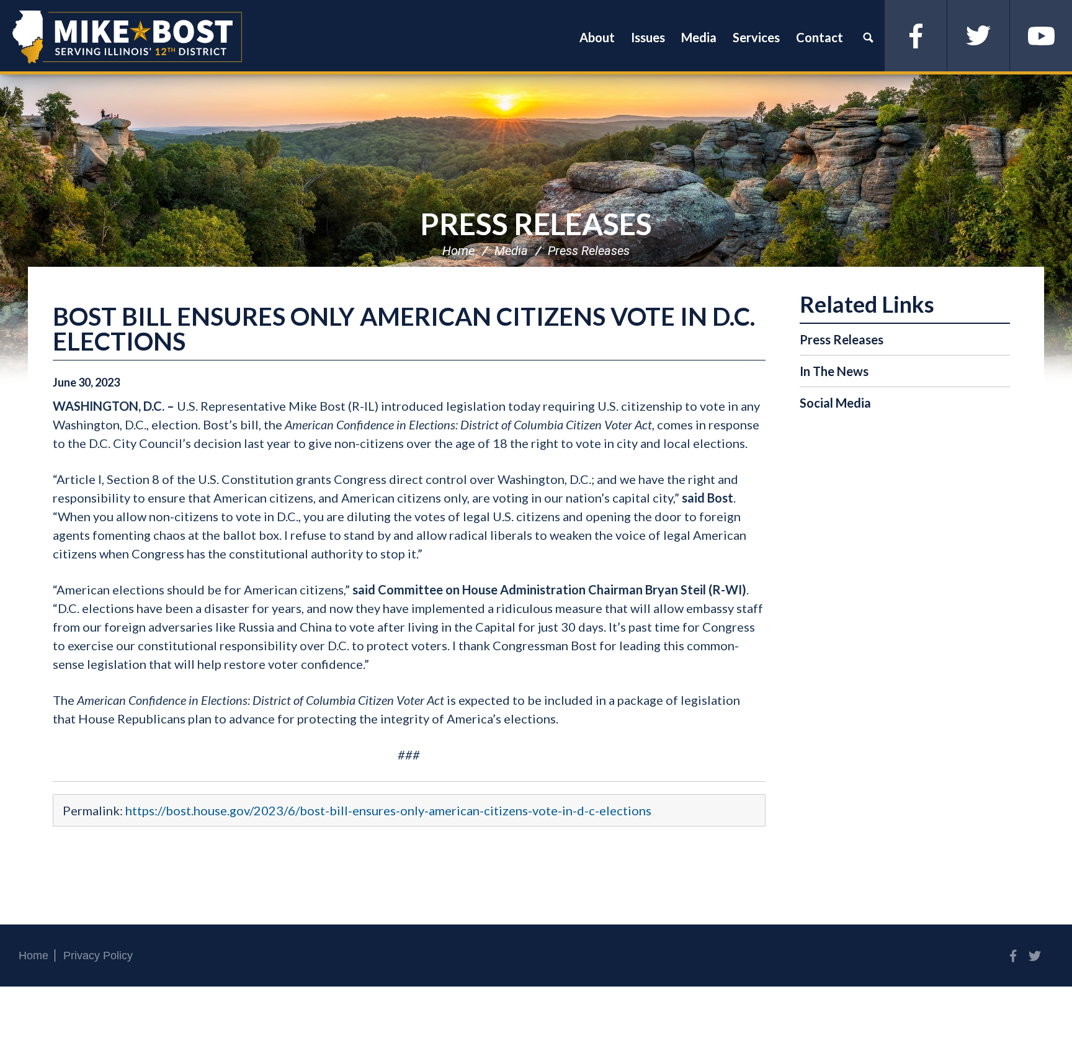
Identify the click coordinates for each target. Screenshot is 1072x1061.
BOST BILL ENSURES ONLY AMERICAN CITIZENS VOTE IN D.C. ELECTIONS (404, 329)
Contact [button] (819, 37)
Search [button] (868, 37)
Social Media (835, 402)
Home (458, 250)
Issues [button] (648, 37)
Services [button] (756, 37)
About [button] (597, 37)
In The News (834, 371)
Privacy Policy (98, 955)
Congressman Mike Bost (127, 37)
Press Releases (536, 223)
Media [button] (699, 37)
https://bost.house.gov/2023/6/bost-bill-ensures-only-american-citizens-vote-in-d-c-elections (388, 810)
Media (511, 250)
